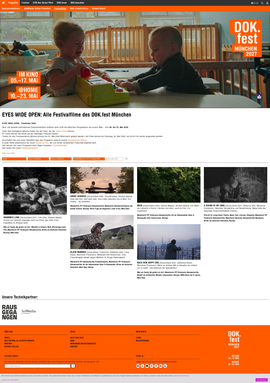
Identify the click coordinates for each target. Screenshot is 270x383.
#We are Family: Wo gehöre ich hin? (16, 227)
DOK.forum (62, 2)
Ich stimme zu (261, 380)
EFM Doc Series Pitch (43, 2)
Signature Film (42, 142)
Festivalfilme (60, 8)
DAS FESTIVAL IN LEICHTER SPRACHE (19, 341)
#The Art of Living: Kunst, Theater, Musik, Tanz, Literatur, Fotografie (229, 215)
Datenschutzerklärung (181, 376)
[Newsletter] (138, 366)
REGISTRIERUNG (142, 341)
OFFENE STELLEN (11, 347)
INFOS (72, 332)
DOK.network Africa (79, 8)
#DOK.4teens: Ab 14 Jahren (190, 275)
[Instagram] (152, 366)
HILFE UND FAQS (76, 338)
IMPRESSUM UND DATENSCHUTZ (83, 344)
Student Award (98, 8)
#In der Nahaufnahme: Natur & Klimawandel (99, 265)
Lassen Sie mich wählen (10, 380)
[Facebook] (156, 366)
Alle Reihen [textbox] (35, 159)
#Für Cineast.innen (154, 218)
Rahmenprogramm (30, 148)
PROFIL (7, 338)
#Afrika (91, 267)
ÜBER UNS (8, 332)
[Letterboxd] (165, 367)
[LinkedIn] (161, 366)
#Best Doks (14, 233)
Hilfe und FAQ (8, 153)
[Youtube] (147, 366)
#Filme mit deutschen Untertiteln (54, 230)
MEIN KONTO (141, 332)
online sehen (61, 131)
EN (257, 3)
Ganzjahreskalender (11, 8)
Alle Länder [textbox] (57, 159)
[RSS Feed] (142, 366)
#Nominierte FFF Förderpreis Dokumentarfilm (24, 230)
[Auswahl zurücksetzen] (126, 159)
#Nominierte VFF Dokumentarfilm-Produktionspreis (89, 262)
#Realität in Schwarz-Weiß (41, 227)
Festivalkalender (60, 145)
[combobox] (14, 158)
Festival (25, 2)
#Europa (6, 233)
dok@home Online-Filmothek (37, 8)
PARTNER (8, 344)
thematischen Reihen (77, 140)
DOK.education (77, 2)
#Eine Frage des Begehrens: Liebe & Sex (105, 209)
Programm (13, 2)
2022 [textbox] (5, 159)
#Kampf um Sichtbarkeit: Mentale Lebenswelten (155, 275)
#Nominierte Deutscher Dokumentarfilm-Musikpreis (244, 218)
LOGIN (138, 338)
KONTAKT (74, 347)
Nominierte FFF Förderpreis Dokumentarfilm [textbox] (89, 159)
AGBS (72, 341)
